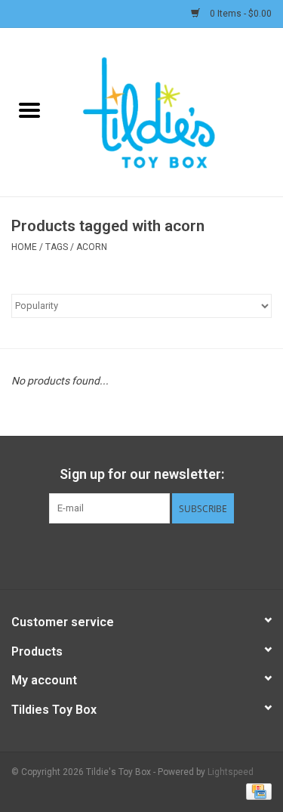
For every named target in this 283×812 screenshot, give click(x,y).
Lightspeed (231, 772)
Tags (56, 247)
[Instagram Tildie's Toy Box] (181, 554)
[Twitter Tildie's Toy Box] (128, 554)
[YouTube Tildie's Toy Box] (155, 554)
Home (24, 247)
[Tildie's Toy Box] (171, 111)
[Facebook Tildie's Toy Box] (102, 554)
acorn (91, 247)
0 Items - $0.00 (240, 13)
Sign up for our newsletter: (142, 474)
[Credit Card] (256, 791)
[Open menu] (29, 109)
